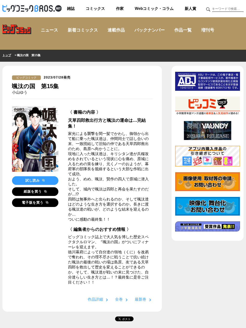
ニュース (49, 30)
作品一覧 (183, 30)
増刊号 (207, 30)
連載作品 (116, 30)
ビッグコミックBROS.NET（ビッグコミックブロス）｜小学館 (32, 8)
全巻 (119, 299)
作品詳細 (95, 299)
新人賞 (190, 8)
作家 (120, 8)
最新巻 (140, 299)
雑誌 (71, 8)
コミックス (95, 8)
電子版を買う (33, 202)
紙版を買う (33, 191)
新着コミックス (83, 30)
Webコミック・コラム (154, 8)
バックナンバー (150, 30)
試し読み (33, 180)
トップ (6, 55)
